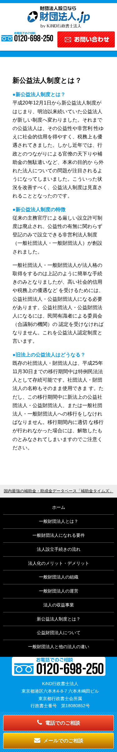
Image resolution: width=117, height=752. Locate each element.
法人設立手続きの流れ (58, 549)
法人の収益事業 (58, 604)
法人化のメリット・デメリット (58, 563)
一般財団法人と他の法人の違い (58, 646)
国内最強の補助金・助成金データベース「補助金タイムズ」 (58, 491)
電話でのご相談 (62, 723)
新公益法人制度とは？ (58, 618)
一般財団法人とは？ (58, 521)
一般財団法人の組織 (58, 576)
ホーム (58, 507)
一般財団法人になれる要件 (58, 535)
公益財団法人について (58, 632)
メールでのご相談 (63, 740)
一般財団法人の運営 (58, 590)
